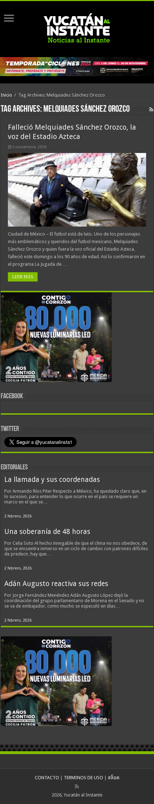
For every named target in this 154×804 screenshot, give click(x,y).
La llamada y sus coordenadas (52, 479)
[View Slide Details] (56, 338)
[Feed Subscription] (151, 109)
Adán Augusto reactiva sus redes (56, 584)
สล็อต (113, 777)
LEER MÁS (22, 276)
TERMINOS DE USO (83, 777)
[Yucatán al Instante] (77, 27)
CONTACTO (47, 777)
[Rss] (77, 786)
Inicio (6, 95)
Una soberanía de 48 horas (47, 532)
